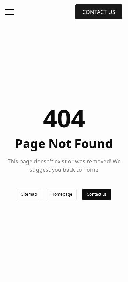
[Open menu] (9, 11)
